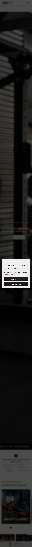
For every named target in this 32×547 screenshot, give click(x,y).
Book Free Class (16, 284)
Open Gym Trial (16, 279)
